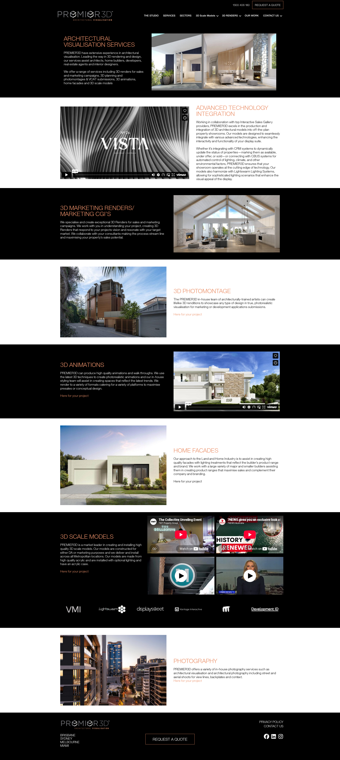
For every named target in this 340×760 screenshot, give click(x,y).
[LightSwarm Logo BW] (112, 609)
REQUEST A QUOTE (268, 5)
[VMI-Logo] (73, 609)
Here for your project (188, 314)
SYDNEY (66, 738)
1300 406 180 (241, 5)
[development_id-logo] (265, 609)
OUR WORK (252, 16)
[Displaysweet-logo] (150, 609)
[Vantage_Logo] (188, 609)
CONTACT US (271, 16)
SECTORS (185, 16)
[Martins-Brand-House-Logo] (226, 609)
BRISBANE (67, 735)
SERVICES (169, 16)
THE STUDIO (151, 16)
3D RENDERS (230, 16)
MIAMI (64, 745)
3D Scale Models (205, 16)
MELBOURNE (70, 742)
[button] (217, 16)
